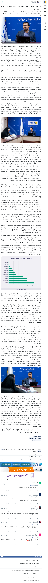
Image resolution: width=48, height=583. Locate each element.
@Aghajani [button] (34, 2)
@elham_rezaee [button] (34, 508)
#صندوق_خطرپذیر (36, 440)
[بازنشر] (11, 459)
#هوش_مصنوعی (37, 436)
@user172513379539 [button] (33, 522)
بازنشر (39, 456)
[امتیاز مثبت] (40, 459)
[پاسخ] (21, 459)
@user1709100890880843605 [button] (32, 535)
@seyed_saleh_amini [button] (33, 484)
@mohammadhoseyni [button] (33, 495)
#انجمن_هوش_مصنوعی (35, 438)
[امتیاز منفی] (31, 459)
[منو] (4, 2)
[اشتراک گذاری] (2, 459)
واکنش (35, 456)
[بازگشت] (40, 2)
